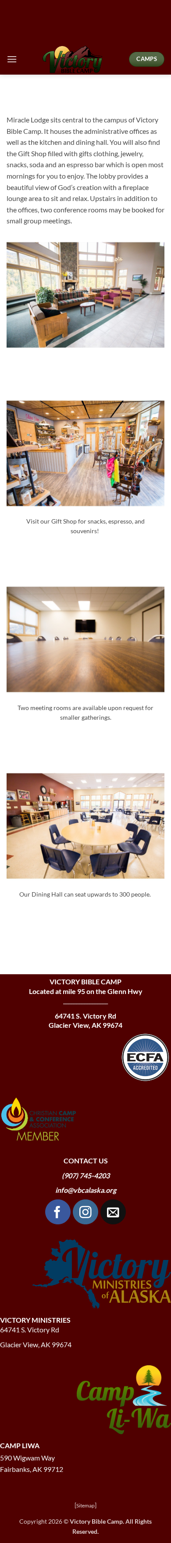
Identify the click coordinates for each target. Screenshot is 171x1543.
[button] (12, 59)
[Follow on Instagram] (85, 1212)
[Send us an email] (113, 1212)
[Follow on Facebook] (58, 1212)
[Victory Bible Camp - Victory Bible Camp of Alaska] (73, 59)
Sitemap (85, 1505)
